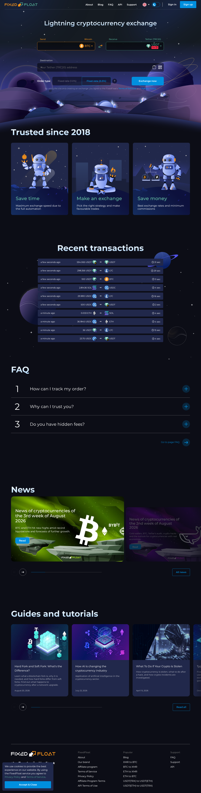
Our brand (84, 762)
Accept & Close (28, 784)
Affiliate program (87, 766)
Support (132, 4)
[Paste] (154, 67)
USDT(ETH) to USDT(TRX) (138, 785)
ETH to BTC (130, 776)
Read (22, 540)
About (89, 4)
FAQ (110, 4)
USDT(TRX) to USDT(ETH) (138, 781)
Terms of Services (127, 88)
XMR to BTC (130, 762)
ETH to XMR (130, 771)
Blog (100, 4)
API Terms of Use (88, 785)
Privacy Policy (148, 88)
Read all (181, 707)
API (120, 4)
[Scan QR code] (160, 67)
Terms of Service (87, 771)
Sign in (172, 4)
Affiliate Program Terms (91, 781)
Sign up (188, 4)
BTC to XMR (130, 766)
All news (181, 572)
